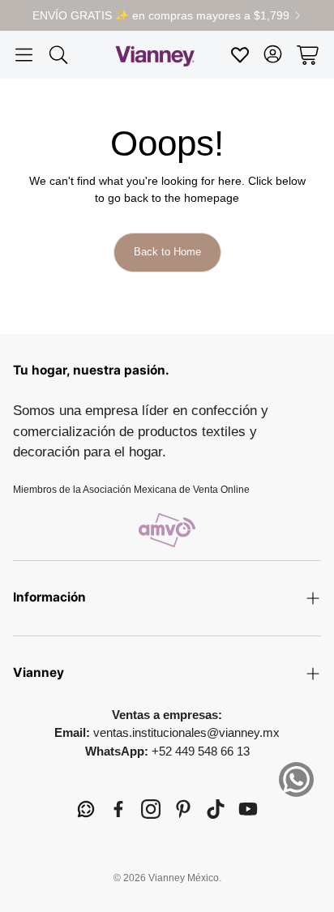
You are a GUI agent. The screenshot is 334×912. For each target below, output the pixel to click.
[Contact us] (296, 779)
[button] (24, 55)
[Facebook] (118, 809)
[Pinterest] (183, 809)
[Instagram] (151, 809)
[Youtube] (248, 809)
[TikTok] (215, 809)
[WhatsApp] (86, 809)
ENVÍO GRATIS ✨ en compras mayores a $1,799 (160, 15)
